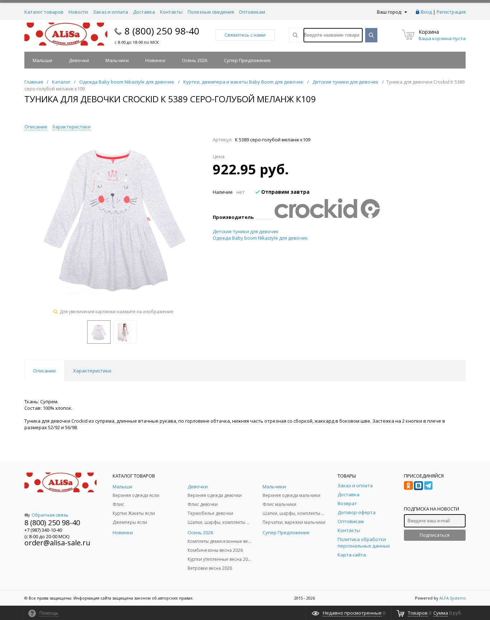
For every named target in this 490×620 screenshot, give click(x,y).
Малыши (42, 60)
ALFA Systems (452, 598)
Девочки (79, 60)
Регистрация (451, 12)
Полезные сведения (211, 12)
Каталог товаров (43, 12)
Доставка (144, 12)
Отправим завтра (285, 191)
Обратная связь (50, 515)
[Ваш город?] (405, 12)
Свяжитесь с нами (245, 35)
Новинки (155, 60)
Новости (78, 12)
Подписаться (434, 535)
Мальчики (117, 60)
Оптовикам (252, 12)
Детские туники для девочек (246, 231)
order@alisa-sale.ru (57, 543)
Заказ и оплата (110, 12)
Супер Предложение (247, 60)
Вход (426, 12)
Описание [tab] (44, 370)
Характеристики (71, 126)
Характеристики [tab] (92, 370)
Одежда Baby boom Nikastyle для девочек (260, 238)
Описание (35, 126)
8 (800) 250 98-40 (161, 30)
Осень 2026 (194, 60)
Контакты (171, 12)
